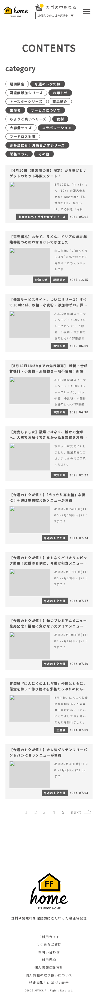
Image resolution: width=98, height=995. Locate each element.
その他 (44, 154)
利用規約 (49, 959)
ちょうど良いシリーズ (28, 119)
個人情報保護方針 (49, 967)
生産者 (15, 110)
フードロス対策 (23, 136)
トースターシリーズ (26, 101)
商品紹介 (60, 101)
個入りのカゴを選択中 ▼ (56, 15)
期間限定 (17, 84)
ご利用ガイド (49, 936)
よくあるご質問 (49, 944)
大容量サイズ (21, 127)
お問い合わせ (49, 952)
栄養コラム (19, 154)
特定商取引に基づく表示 (49, 982)
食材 (60, 119)
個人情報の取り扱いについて (49, 975)
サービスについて (46, 110)
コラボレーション (57, 127)
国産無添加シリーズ (26, 92)
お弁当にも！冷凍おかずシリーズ (37, 145)
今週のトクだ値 (47, 84)
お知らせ (60, 92)
